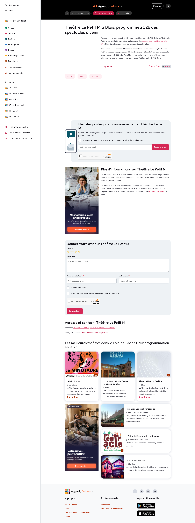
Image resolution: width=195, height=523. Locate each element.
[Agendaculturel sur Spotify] (155, 491)
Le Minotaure (73, 381)
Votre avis (71, 256)
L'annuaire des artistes (17, 133)
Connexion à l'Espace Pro (18, 138)
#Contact (95, 76)
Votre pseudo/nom (75, 276)
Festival (11, 39)
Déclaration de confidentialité (78, 512)
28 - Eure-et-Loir (16, 93)
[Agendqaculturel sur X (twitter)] (135, 491)
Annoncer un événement (112, 508)
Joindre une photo (79, 287)
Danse (11, 50)
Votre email (124, 276)
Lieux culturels (13, 67)
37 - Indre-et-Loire (17, 105)
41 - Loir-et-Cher (17, 21)
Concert (11, 28)
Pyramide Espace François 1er (140, 408)
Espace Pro (105, 504)
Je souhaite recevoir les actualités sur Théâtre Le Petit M (95, 293)
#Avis (82, 76)
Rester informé (160, 147)
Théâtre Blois (125, 13)
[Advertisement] (118, 99)
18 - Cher (13, 88)
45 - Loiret (13, 111)
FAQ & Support (71, 504)
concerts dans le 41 (157, 191)
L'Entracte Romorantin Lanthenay (142, 436)
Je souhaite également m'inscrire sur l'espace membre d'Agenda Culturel (114, 140)
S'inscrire (157, 6)
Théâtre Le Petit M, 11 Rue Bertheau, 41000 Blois (94, 328)
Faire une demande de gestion (95, 332)
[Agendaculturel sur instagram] (148, 491)
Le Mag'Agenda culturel (17, 127)
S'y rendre (108, 66)
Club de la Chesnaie (135, 460)
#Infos (69, 76)
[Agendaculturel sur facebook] (142, 491)
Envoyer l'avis (74, 311)
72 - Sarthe (14, 116)
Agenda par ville (14, 73)
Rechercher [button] (12, 5)
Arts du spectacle (16, 55)
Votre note (71, 248)
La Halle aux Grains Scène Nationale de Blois (115, 382)
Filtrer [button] (9, 10)
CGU (67, 508)
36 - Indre (13, 99)
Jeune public (14, 44)
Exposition (13, 61)
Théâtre (11, 33)
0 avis (167, 66)
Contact (68, 516)
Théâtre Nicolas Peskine (150, 381)
